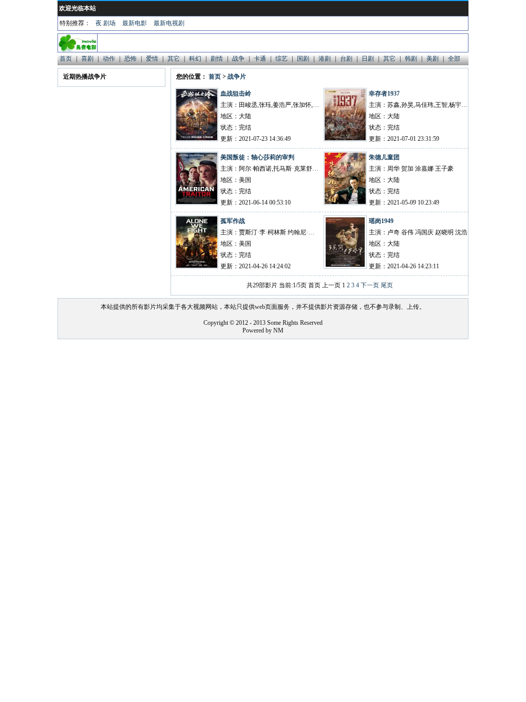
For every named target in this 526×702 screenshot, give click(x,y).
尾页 (387, 285)
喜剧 (87, 58)
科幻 (195, 58)
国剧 (303, 58)
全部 (454, 58)
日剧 (368, 58)
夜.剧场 (106, 23)
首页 (66, 58)
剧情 (217, 58)
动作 (109, 58)
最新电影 (134, 23)
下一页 (370, 285)
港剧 (324, 58)
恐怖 (130, 58)
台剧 (346, 58)
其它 (173, 58)
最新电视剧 (169, 23)
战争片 (237, 76)
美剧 (432, 58)
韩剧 (411, 58)
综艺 (281, 58)
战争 (238, 58)
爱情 (152, 58)
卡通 (260, 58)
